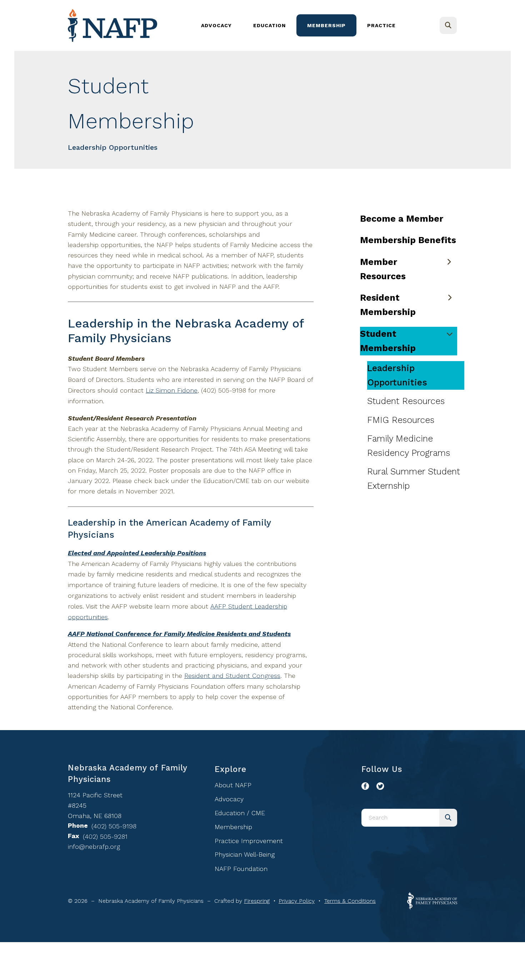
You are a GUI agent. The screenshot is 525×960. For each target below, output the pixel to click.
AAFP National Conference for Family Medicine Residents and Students (179, 633)
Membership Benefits (408, 240)
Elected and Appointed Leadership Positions (137, 553)
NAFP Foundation (241, 868)
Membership (326, 25)
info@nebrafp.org (94, 846)
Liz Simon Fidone (172, 390)
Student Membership (388, 341)
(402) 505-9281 (105, 836)
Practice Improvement (249, 841)
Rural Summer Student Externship (413, 478)
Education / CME (240, 813)
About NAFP (233, 785)
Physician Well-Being (245, 854)
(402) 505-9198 (113, 826)
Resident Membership (388, 304)
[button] (448, 25)
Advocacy (216, 25)
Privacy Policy (297, 900)
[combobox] (458, 25)
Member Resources (383, 269)
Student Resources (406, 401)
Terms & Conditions (350, 900)
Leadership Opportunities (397, 375)
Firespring (257, 900)
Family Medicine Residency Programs (408, 445)
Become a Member (401, 218)
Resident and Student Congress (232, 675)
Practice (381, 25)
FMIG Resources (400, 420)
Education (269, 25)
